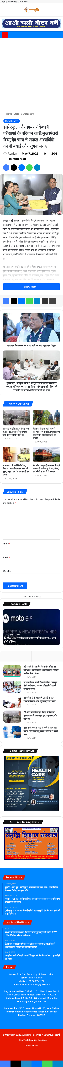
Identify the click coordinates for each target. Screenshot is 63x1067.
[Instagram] (41, 1021)
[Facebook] (6, 167)
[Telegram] (37, 167)
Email (6, 557)
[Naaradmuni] (31, 10)
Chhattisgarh (27, 114)
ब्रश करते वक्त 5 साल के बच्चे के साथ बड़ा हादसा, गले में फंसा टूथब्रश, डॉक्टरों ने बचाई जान (41, 731)
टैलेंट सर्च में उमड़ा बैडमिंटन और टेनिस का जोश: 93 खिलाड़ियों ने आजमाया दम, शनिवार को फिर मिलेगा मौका (41, 670)
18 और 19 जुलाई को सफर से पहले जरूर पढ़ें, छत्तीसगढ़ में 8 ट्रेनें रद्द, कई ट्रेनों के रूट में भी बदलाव (46, 468)
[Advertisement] (31, 73)
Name (6, 543)
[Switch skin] (53, 11)
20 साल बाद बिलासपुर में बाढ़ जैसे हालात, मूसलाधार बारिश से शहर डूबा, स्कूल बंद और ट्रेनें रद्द (16, 431)
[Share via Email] (45, 301)
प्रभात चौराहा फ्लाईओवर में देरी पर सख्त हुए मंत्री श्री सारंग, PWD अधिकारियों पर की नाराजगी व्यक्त (40, 685)
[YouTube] (30, 1021)
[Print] (52, 301)
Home (8, 114)
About (35, 1045)
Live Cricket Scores (31, 596)
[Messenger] (21, 167)
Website (7, 571)
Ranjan (12, 153)
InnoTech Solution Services (33, 1040)
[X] (14, 167)
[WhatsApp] (29, 167)
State (16, 114)
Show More (30, 286)
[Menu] (59, 11)
